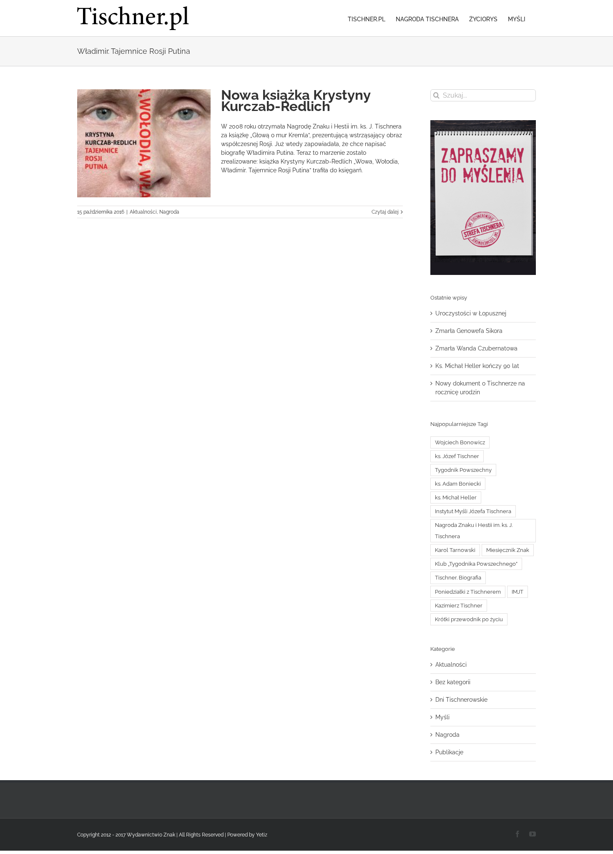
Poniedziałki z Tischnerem (468, 592)
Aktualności (143, 212)
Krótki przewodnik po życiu (469, 619)
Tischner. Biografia (458, 577)
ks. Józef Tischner (457, 456)
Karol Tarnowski (455, 550)
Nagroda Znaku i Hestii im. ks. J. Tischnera (474, 530)
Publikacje (449, 752)
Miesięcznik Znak (507, 550)
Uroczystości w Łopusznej (470, 313)
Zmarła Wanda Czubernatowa (476, 348)
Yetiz (261, 835)
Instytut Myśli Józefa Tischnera (473, 511)
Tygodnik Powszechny (463, 470)
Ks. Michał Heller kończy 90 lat (477, 366)
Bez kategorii (452, 682)
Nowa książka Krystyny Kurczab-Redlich (295, 100)
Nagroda (169, 212)
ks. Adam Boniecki (458, 484)
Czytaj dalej (385, 212)
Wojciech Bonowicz (460, 442)
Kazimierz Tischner (458, 605)
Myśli (442, 717)
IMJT (517, 592)
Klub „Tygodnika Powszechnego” (476, 564)
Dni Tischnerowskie (461, 699)
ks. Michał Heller (456, 497)
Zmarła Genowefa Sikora (468, 330)
